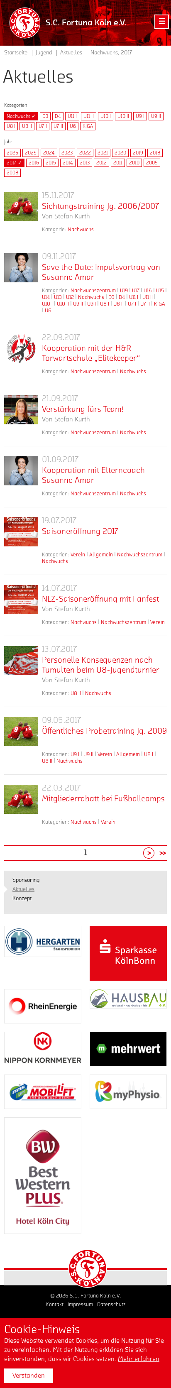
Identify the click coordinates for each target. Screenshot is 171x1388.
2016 (34, 162)
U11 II (88, 116)
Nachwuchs (81, 229)
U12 (70, 297)
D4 (58, 116)
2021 (103, 152)
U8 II (27, 126)
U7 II (58, 126)
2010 (134, 162)
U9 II (156, 116)
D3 (45, 116)
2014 (68, 162)
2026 (12, 152)
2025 (31, 152)
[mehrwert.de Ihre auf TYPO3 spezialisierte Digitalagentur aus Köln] (128, 1049)
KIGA (88, 126)
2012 (101, 162)
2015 (51, 162)
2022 (85, 152)
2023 (67, 152)
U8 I (11, 126)
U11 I (72, 116)
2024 (49, 152)
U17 (135, 290)
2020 (120, 152)
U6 (73, 126)
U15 (160, 290)
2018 (155, 152)
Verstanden (28, 1375)
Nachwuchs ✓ (21, 116)
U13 (58, 297)
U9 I (140, 116)
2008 (12, 172)
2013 (85, 162)
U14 (46, 297)
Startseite (15, 53)
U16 (148, 290)
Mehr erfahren (138, 1359)
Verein (78, 554)
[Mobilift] (42, 1092)
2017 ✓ (14, 162)
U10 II (123, 116)
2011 (117, 162)
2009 (152, 162)
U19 (124, 290)
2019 (138, 152)
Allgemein (101, 554)
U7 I (43, 126)
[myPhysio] (128, 1092)
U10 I (105, 116)
